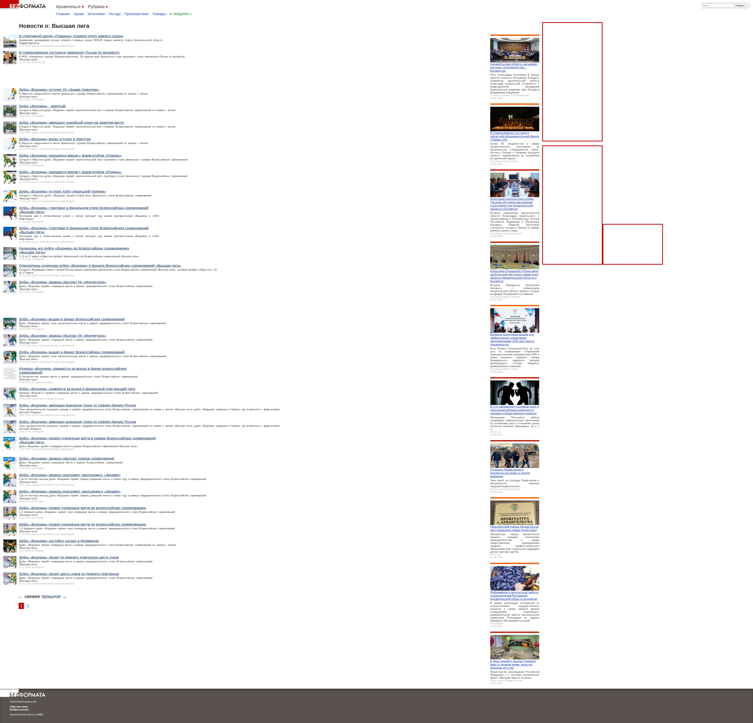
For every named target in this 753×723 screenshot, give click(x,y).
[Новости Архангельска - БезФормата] (23, 5)
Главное (63, 14)
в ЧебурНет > (181, 14)
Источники (96, 14)
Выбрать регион (19, 709)
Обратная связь (19, 706)
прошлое (51, 596)
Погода (115, 14)
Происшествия (137, 14)
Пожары (159, 14)
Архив (79, 14)
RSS (40, 714)
